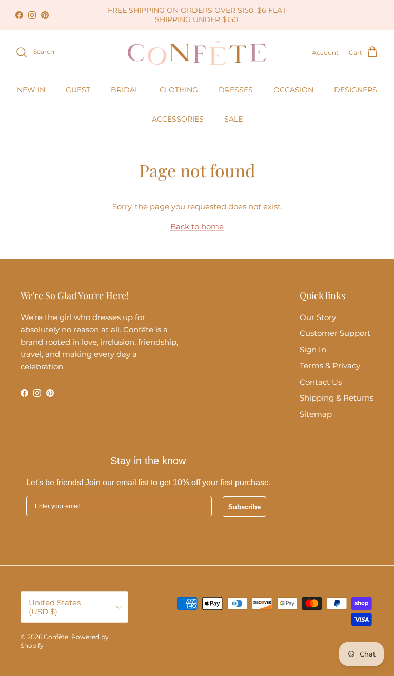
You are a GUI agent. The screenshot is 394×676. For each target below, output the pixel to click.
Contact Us (321, 382)
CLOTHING (179, 89)
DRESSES (236, 89)
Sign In (313, 349)
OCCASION (293, 89)
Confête (56, 637)
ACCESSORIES (178, 119)
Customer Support (335, 333)
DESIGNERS (355, 89)
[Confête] (197, 53)
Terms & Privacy (330, 365)
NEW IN (31, 89)
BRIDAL (125, 89)
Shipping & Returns (336, 398)
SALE (233, 119)
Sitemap (316, 414)
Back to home (197, 226)
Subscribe (244, 507)
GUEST (78, 89)
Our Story (318, 317)
